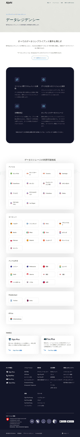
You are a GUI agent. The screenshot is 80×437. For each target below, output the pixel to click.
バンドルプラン (28, 405)
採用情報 (52, 377)
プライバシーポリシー (28, 433)
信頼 (62, 2)
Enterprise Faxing (28, 382)
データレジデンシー (21, 14)
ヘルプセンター (41, 397)
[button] (49, 2)
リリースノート (41, 403)
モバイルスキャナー (29, 379)
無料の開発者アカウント (43, 379)
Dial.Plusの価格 (28, 400)
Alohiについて (53, 371)
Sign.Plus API (40, 374)
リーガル (52, 385)
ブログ (39, 400)
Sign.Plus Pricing (28, 397)
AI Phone (26, 374)
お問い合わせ (53, 387)
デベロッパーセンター (42, 371)
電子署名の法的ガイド (68, 382)
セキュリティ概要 (67, 374)
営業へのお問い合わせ (69, 2)
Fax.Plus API (40, 377)
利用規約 (19, 433)
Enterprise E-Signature (30, 385)
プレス (52, 374)
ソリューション (55, 2)
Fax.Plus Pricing (28, 403)
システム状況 (40, 405)
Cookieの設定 (38, 433)
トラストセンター (67, 371)
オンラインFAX (28, 377)
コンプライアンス (10, 14)
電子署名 (26, 371)
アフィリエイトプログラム (56, 381)
